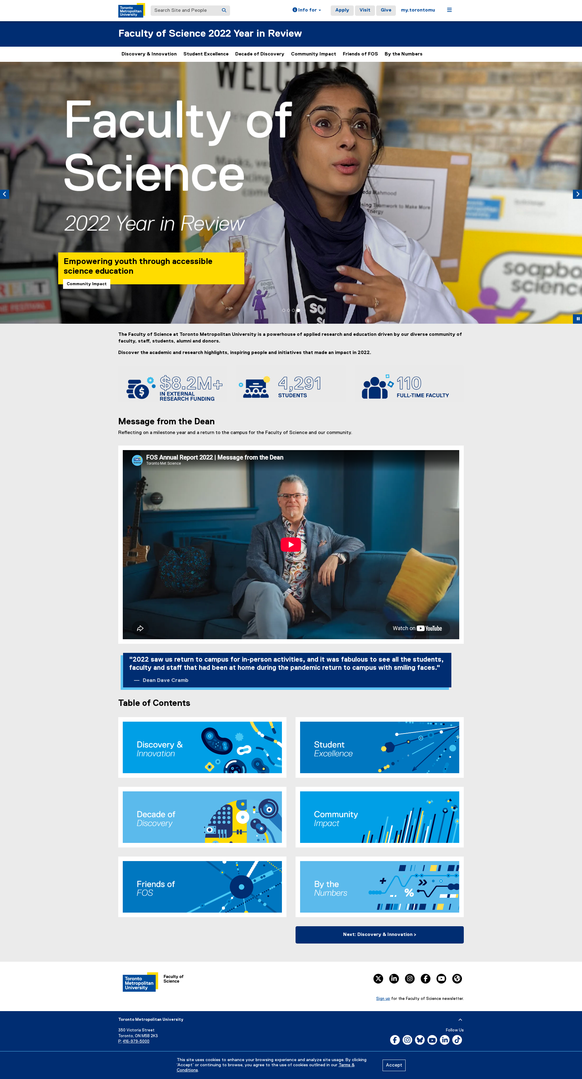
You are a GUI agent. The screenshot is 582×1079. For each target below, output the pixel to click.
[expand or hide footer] (460, 1020)
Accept (394, 1065)
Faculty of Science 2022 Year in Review (210, 34)
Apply (342, 10)
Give (386, 10)
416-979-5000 (136, 1042)
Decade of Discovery (259, 54)
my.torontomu (418, 10)
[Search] (224, 10)
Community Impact (313, 54)
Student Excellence (206, 54)
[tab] (283, 310)
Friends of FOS (360, 54)
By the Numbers (404, 54)
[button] (307, 10)
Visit (365, 10)
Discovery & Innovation (149, 54)
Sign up (383, 999)
